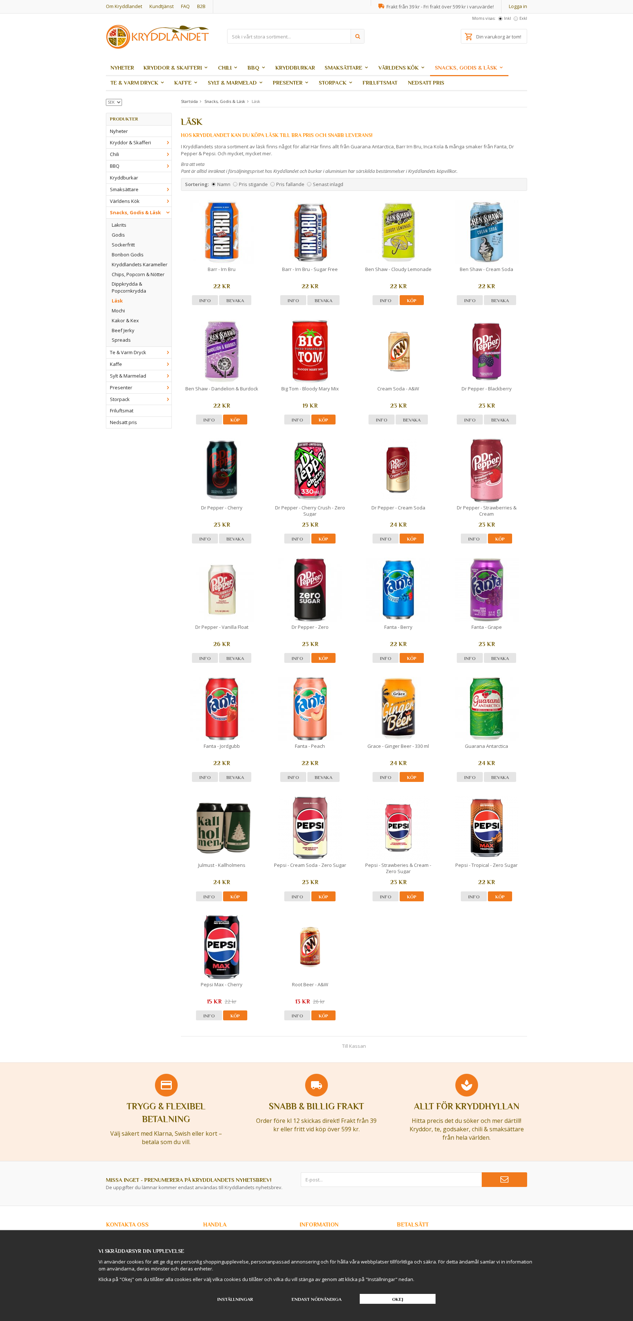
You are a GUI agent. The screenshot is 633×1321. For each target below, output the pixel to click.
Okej (397, 1299)
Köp (412, 300)
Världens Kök (398, 67)
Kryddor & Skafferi (173, 67)
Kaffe (183, 82)
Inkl (507, 18)
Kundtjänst (161, 6)
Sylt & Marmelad (232, 82)
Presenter (288, 82)
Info (205, 300)
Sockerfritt (123, 244)
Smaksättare (343, 67)
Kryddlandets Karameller (139, 264)
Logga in (518, 6)
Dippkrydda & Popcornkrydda (129, 287)
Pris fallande (290, 184)
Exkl (523, 18)
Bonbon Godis (128, 254)
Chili (225, 67)
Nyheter (122, 67)
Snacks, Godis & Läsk (466, 67)
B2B (201, 6)
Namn (223, 184)
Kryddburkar (295, 67)
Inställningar (235, 1299)
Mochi (118, 310)
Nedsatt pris (426, 82)
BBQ (253, 67)
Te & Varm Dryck (134, 82)
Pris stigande (253, 184)
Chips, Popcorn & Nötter (138, 274)
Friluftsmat (380, 82)
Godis (118, 234)
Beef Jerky (123, 330)
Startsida (189, 101)
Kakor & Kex (125, 320)
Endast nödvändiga (316, 1299)
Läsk (117, 300)
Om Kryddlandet (124, 6)
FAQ (185, 6)
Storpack (333, 82)
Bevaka (235, 300)
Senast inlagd (328, 184)
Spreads (121, 340)
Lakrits (119, 225)
